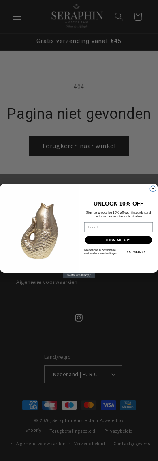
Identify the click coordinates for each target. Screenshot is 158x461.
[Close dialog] (153, 189)
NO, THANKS (136, 252)
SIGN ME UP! (118, 240)
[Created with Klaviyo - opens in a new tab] (79, 275)
